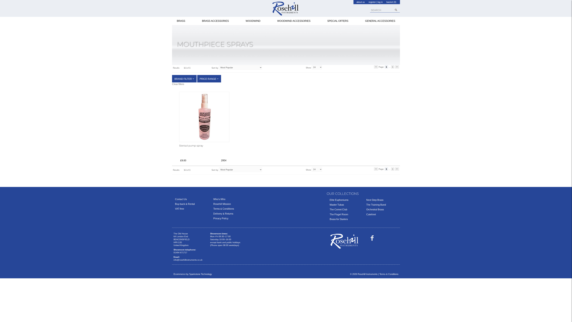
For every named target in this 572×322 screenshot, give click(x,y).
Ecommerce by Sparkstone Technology (193, 274)
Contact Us (181, 199)
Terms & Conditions (223, 209)
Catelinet (371, 214)
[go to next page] (397, 67)
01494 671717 (180, 252)
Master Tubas (337, 204)
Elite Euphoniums (339, 200)
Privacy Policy (220, 218)
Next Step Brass (374, 200)
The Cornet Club (338, 209)
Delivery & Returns (223, 213)
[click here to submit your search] (396, 10)
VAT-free (179, 209)
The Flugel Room (339, 214)
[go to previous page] (376, 67)
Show (309, 67)
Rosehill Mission (222, 204)
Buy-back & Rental (185, 204)
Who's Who (219, 199)
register (372, 2)
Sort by (215, 68)
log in (380, 2)
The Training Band (376, 204)
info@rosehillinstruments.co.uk (188, 260)
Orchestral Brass (375, 209)
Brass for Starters (339, 219)
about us (360, 2)
